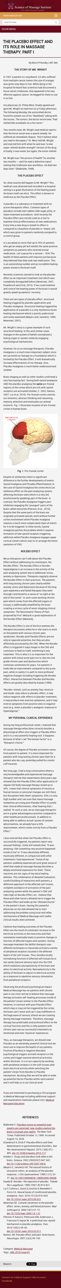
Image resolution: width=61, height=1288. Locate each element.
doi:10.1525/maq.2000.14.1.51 (23, 1213)
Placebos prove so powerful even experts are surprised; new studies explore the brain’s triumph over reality (31, 1128)
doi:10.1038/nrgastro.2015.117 (29, 1153)
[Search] (55, 22)
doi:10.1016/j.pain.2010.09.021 (24, 1199)
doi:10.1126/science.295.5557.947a (26, 1164)
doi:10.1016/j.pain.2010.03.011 (24, 1231)
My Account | (39, 1277)
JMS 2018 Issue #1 (20, 1252)
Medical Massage (23, 1249)
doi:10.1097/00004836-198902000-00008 (33, 1178)
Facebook (7, 1281)
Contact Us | (8, 1277)
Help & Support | (24, 1277)
